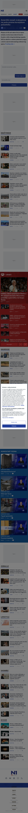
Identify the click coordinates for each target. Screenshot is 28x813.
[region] (14, 406)
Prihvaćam (14, 426)
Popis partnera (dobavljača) (8, 417)
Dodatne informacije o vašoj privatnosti (13, 406)
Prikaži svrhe (14, 422)
